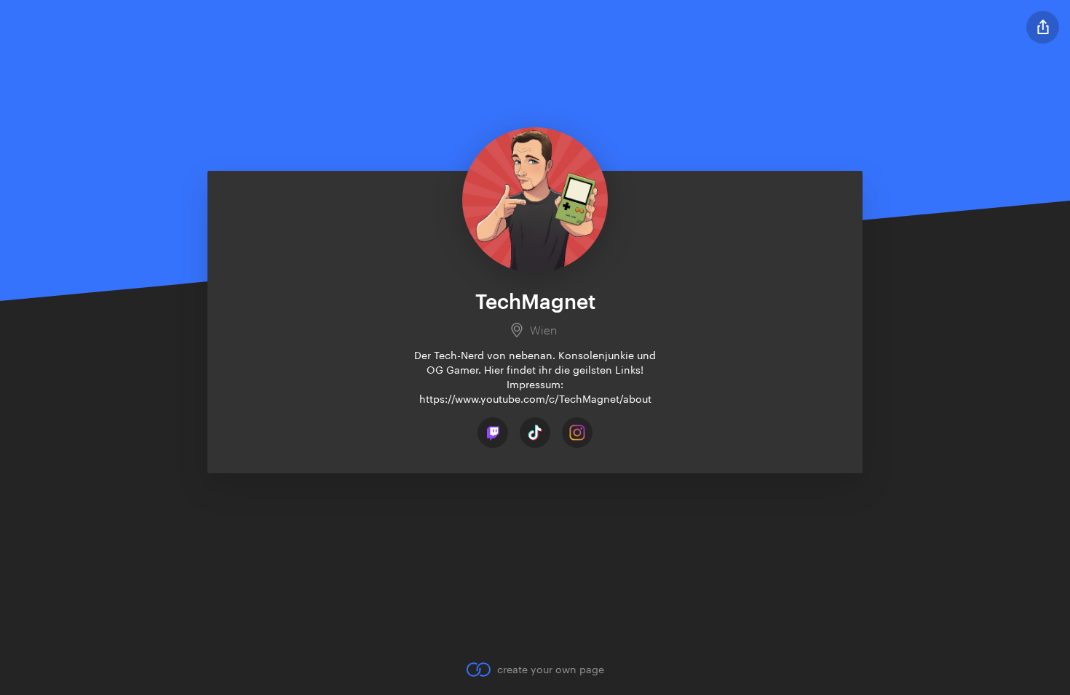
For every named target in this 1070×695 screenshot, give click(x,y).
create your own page (550, 669)
